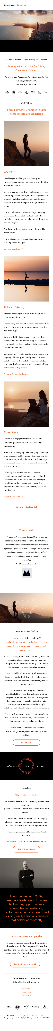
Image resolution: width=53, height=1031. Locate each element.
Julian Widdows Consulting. (26, 978)
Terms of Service (41, 1016)
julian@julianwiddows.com (26, 981)
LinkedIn (26, 988)
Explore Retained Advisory (16, 373)
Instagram (26, 991)
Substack (26, 995)
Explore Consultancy (13, 496)
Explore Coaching (12, 248)
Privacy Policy (31, 1016)
